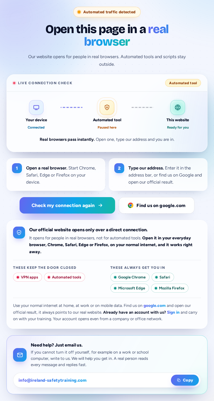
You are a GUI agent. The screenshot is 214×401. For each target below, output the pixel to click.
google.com (155, 305)
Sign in (173, 312)
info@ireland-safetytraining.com (53, 380)
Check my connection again (63, 205)
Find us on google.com (160, 205)
